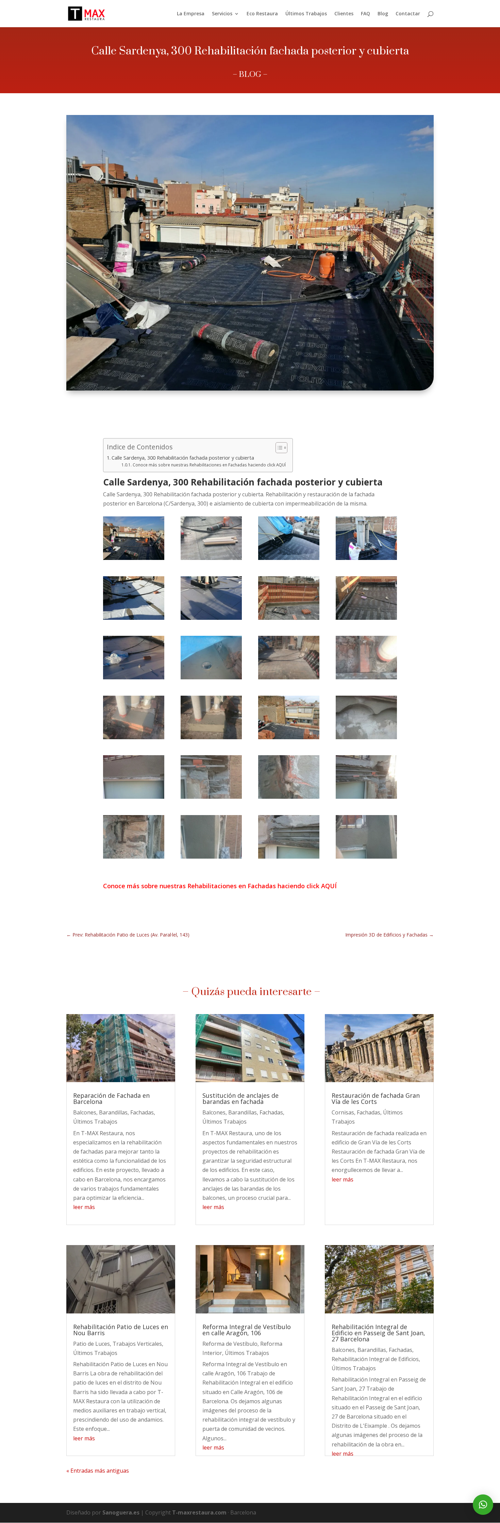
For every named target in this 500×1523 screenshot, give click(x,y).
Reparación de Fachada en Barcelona (111, 1098)
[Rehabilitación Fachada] (366, 737)
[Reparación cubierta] (133, 618)
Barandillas (113, 1112)
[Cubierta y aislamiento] (211, 618)
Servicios (222, 14)
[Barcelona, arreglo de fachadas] (366, 796)
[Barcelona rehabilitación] (366, 677)
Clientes (343, 14)
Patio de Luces (91, 1343)
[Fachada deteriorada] (288, 796)
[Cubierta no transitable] (366, 558)
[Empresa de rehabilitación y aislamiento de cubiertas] (288, 737)
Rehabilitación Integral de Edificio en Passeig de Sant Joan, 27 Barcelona (378, 1333)
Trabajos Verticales (137, 1343)
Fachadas (142, 1112)
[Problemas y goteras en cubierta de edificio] (211, 737)
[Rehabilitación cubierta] (211, 677)
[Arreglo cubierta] (133, 677)
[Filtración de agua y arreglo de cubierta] (133, 737)
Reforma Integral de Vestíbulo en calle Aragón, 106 (246, 1330)
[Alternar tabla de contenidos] (278, 447)
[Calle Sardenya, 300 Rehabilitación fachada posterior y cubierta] (133, 558)
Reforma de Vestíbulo (229, 1343)
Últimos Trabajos (306, 14)
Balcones (84, 1112)
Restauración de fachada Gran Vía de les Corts (376, 1098)
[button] (483, 1504)
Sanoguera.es (120, 1512)
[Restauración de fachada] (133, 856)
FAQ (365, 14)
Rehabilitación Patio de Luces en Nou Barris (120, 1330)
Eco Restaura (262, 14)
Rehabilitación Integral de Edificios (375, 1359)
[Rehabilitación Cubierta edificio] (288, 618)
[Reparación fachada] (288, 856)
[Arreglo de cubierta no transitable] (211, 558)
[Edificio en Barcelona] (288, 677)
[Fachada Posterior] (366, 856)
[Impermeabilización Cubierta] (288, 558)
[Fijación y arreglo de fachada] (133, 796)
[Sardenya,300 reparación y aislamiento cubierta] (366, 618)
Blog (383, 14)
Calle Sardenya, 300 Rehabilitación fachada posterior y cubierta (183, 457)
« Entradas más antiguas (97, 1470)
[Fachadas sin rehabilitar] (211, 796)
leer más (84, 1207)
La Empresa (190, 14)
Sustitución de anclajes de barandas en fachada (240, 1098)
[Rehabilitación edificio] (211, 856)
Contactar (408, 14)
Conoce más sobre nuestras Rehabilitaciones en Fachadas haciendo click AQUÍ (209, 464)
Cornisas (343, 1112)
